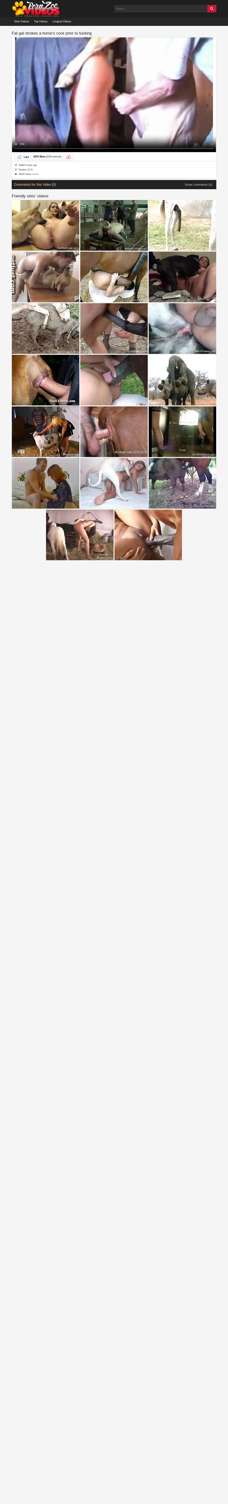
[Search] (211, 8)
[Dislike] (68, 156)
